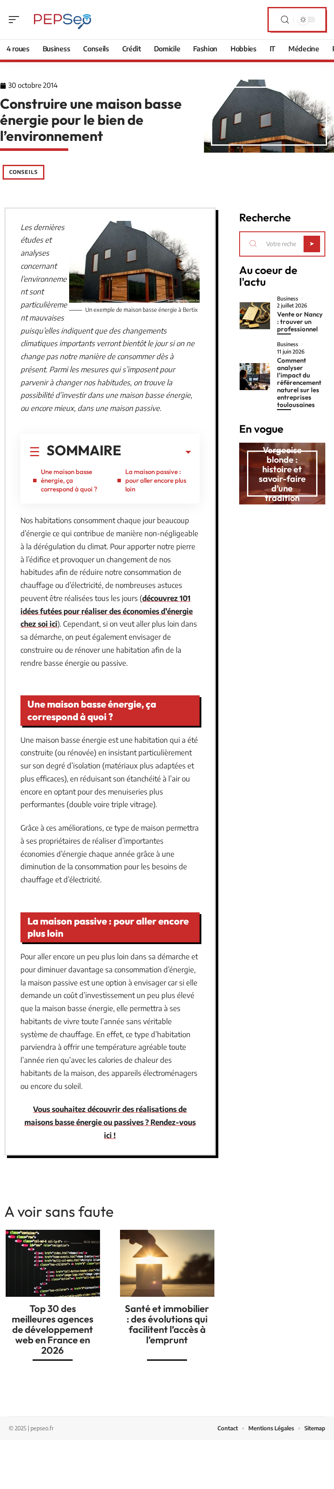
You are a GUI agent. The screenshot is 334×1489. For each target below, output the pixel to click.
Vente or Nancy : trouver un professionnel (300, 321)
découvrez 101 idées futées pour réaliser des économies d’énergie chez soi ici (106, 611)
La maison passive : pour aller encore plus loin (155, 480)
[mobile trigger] (16, 19)
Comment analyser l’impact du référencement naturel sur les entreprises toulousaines (299, 382)
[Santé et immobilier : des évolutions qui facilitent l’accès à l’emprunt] (167, 1263)
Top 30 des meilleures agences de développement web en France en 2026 (53, 1329)
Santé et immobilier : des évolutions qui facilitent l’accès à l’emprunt (167, 1324)
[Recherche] (285, 20)
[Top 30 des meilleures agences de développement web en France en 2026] (52, 1263)
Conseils (23, 172)
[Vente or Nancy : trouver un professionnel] (255, 316)
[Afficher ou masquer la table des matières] (156, 452)
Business (287, 299)
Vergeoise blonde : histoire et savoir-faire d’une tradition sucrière (282, 478)
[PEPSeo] (62, 19)
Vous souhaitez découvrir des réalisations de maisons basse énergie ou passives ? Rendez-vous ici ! (110, 1122)
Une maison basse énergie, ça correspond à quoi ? (69, 480)
